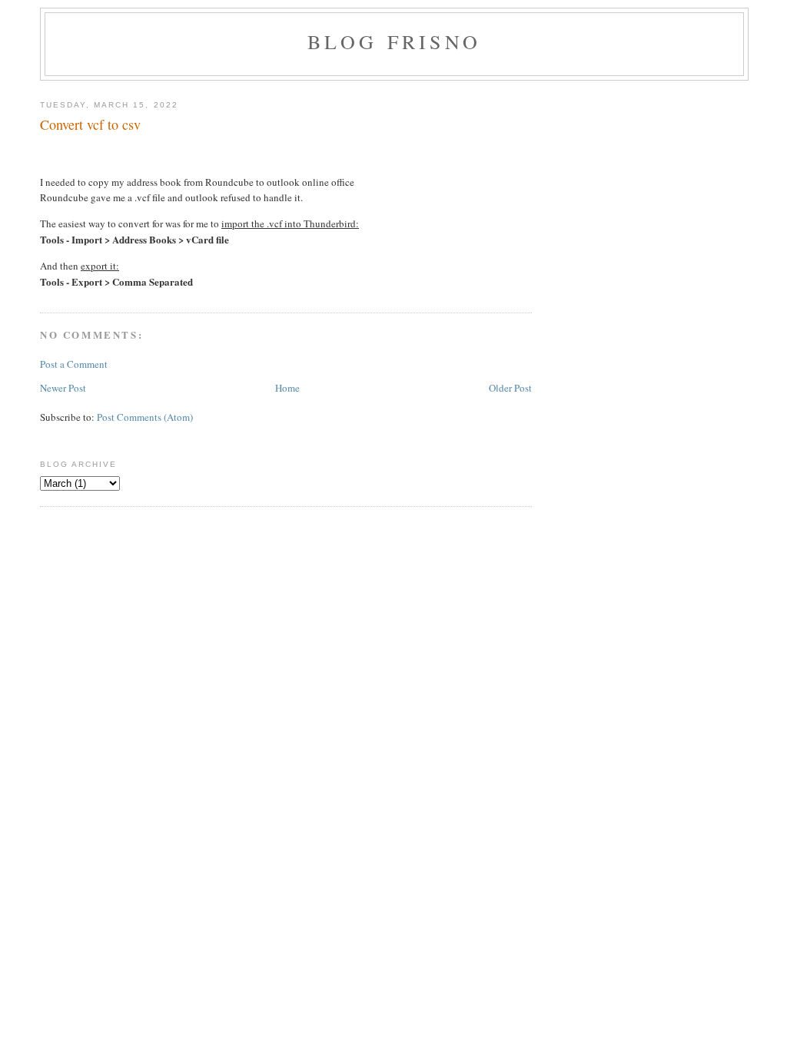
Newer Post (63, 388)
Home (287, 388)
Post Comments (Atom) (145, 417)
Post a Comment (74, 364)
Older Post (510, 388)
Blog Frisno (394, 41)
